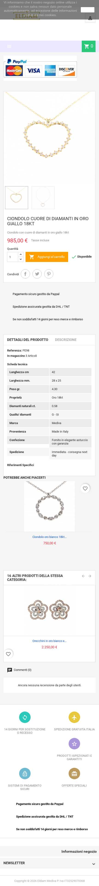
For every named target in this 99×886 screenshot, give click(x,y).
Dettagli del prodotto (27, 340)
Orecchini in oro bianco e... (49, 641)
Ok (88, 9)
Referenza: (14, 350)
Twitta (37, 274)
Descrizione (65, 340)
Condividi (25, 274)
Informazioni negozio (79, 851)
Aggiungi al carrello (47, 257)
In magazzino (16, 355)
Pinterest (48, 274)
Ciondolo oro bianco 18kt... (49, 537)
